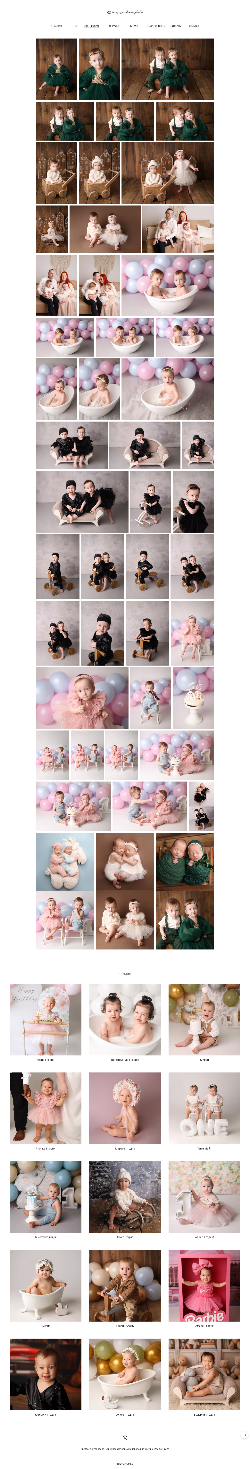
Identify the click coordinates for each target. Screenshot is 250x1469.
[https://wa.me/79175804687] (125, 1438)
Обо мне (134, 26)
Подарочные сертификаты (164, 26)
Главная (56, 26)
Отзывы (194, 26)
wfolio (129, 1464)
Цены (73, 26)
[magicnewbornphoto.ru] (125, 12)
